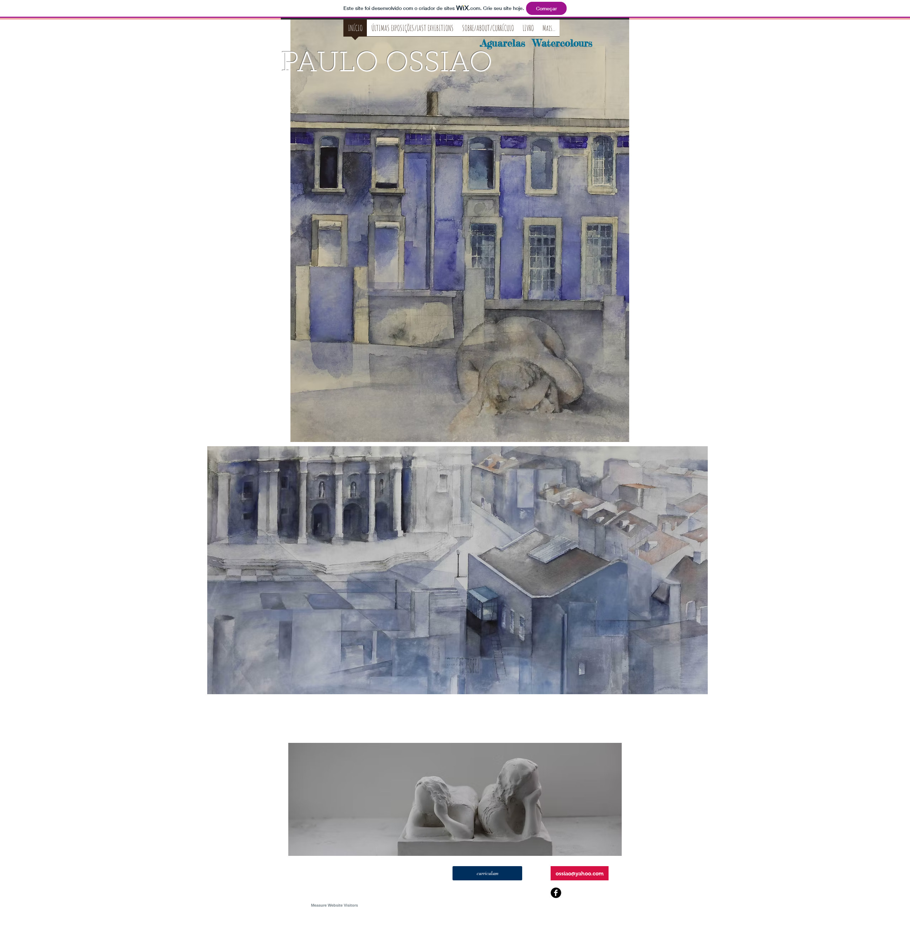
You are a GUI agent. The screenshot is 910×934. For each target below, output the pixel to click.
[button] (459, 231)
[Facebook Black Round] (556, 892)
